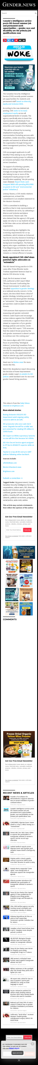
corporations (8, 487)
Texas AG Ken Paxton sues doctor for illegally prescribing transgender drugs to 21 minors (21, 950)
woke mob (18, 500)
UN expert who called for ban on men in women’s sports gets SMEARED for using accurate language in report (21, 981)
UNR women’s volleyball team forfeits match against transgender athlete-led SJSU (22, 960)
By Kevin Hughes (22, 912)
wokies (25, 500)
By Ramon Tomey (22, 986)
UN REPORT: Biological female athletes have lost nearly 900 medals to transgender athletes (21, 940)
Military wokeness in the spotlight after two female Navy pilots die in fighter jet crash (22, 970)
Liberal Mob (27, 495)
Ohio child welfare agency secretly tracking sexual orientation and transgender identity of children (22, 908)
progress (30, 498)
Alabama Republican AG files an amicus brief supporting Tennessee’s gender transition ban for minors (22, 919)
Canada (32, 482)
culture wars (18, 487)
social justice (8, 500)
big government (21, 482)
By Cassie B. (21, 974)
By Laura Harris (21, 804)
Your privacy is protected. (11, 536)
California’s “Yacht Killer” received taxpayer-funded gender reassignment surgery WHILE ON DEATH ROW (21, 1017)
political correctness (18, 498)
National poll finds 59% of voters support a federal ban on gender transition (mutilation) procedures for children (21, 1005)
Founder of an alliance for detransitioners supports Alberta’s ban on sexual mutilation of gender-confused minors (22, 799)
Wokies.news (18, 362)
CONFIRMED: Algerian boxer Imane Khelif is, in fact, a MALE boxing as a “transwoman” (22, 824)
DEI (25, 487)
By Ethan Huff (21, 828)
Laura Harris (16, 36)
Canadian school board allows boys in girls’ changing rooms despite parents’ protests (22, 930)
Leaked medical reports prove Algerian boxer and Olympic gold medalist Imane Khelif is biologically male (22, 849)
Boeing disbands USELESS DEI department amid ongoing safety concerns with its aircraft (16, 417)
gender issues (16, 493)
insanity (12, 495)
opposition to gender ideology (22, 289)
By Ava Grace (21, 854)
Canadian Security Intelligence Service (18, 485)
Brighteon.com (8, 471)
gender (22, 490)
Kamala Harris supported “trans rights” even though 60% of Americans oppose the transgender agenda (22, 871)
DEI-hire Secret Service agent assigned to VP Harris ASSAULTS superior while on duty (18, 445)
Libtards (6, 498)
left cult (19, 495)
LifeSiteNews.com (10, 463)
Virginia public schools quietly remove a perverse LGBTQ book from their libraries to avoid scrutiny (22, 860)
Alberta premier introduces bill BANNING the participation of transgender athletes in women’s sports (21, 883)
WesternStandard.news (12, 467)
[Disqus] (19, 648)
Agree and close (17, 1053)
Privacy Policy (14, 1048)
